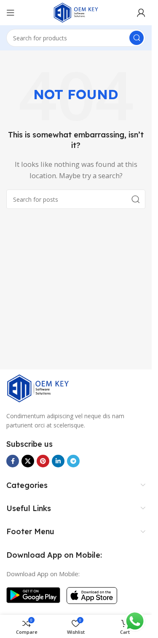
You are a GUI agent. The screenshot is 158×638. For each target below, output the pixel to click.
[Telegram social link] (73, 461)
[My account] (141, 12)
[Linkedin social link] (58, 461)
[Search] (136, 38)
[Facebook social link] (12, 461)
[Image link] (38, 387)
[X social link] (27, 461)
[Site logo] (76, 12)
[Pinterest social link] (43, 461)
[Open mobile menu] (10, 12)
